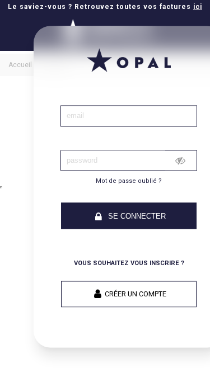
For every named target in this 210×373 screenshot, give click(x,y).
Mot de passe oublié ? (129, 181)
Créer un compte (135, 294)
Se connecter (136, 217)
